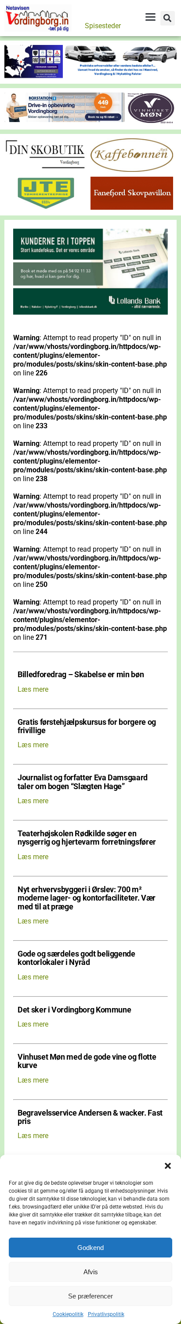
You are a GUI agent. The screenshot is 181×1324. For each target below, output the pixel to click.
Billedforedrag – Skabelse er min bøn (81, 675)
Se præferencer (90, 1296)
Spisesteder (103, 26)
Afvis (90, 1272)
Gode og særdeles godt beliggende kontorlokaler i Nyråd (76, 958)
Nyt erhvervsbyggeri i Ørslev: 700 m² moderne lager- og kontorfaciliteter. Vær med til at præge (87, 898)
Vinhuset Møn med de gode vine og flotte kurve (87, 1061)
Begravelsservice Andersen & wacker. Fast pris (90, 1117)
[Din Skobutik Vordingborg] (45, 169)
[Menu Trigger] (150, 17)
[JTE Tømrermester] (45, 207)
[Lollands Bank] (90, 312)
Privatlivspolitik (106, 1314)
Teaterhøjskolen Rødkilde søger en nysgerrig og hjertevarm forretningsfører (87, 838)
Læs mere (33, 689)
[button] (167, 1165)
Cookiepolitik (68, 1314)
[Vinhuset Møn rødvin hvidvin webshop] (151, 121)
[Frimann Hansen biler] (90, 75)
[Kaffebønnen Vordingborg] (131, 169)
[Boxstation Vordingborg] (64, 119)
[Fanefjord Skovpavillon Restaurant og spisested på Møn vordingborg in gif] (131, 207)
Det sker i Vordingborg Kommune (74, 1010)
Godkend (90, 1247)
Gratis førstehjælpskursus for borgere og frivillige (87, 726)
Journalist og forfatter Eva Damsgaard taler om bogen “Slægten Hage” (83, 782)
